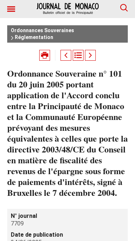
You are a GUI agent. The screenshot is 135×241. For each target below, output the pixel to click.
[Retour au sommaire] (78, 55)
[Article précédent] (65, 55)
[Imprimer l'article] (44, 55)
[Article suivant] (90, 55)
